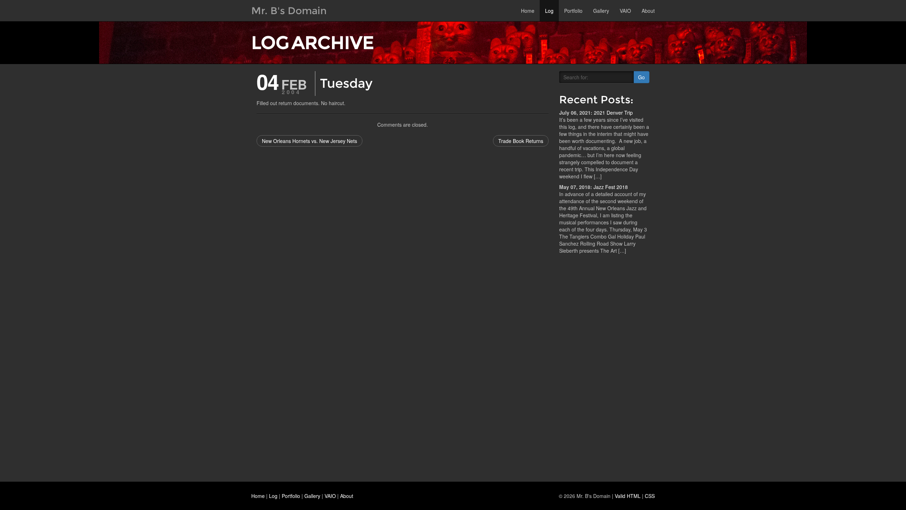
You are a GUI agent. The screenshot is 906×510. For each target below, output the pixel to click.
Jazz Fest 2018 (611, 186)
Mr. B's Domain (289, 11)
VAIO (625, 10)
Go (641, 77)
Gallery (601, 10)
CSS (650, 495)
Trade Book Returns (520, 140)
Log (549, 10)
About (648, 10)
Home (527, 10)
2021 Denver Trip (613, 112)
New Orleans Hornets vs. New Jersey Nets (309, 140)
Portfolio (573, 10)
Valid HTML (628, 495)
